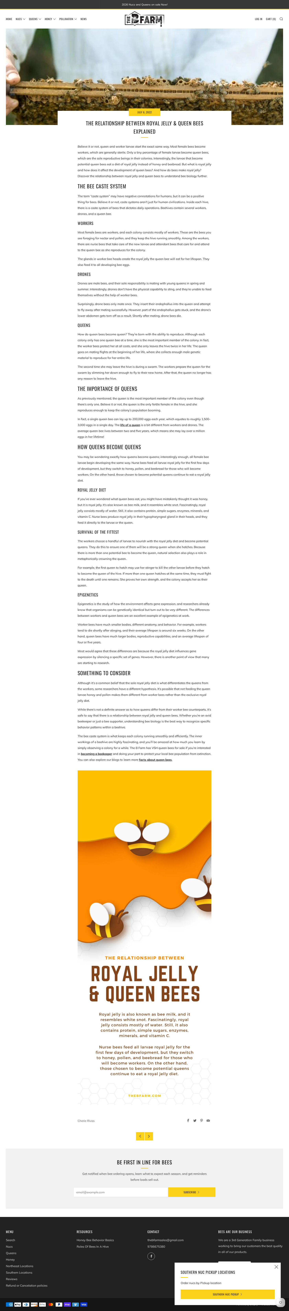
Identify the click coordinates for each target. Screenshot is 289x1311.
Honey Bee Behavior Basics (95, 1240)
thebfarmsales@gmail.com (165, 1240)
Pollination (66, 19)
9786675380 (156, 1246)
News (84, 19)
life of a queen (130, 425)
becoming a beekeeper (96, 754)
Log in (258, 19)
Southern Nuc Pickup (226, 1294)
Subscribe (190, 1192)
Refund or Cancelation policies (26, 1285)
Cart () (271, 19)
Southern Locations (19, 1272)
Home (9, 19)
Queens (33, 19)
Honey (48, 19)
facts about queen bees (155, 760)
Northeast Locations (19, 1266)
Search (10, 1240)
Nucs (19, 19)
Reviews (11, 1279)
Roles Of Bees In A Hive (93, 1246)
